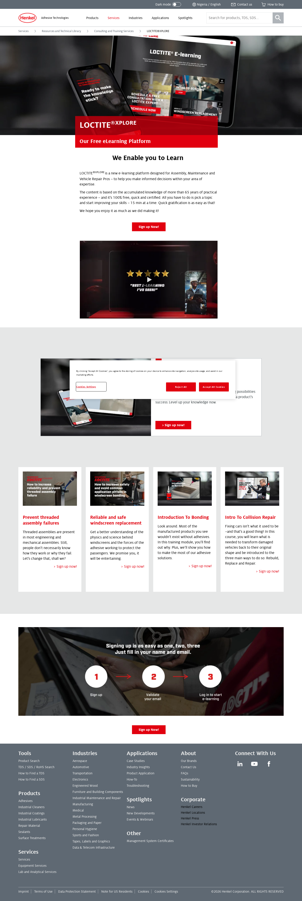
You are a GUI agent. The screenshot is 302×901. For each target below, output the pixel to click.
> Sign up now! (65, 567)
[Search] (278, 17)
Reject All (181, 387)
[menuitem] (92, 18)
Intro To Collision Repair (250, 517)
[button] (149, 279)
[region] (152, 379)
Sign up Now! (149, 227)
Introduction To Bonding (183, 517)
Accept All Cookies (214, 387)
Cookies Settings (166, 891)
